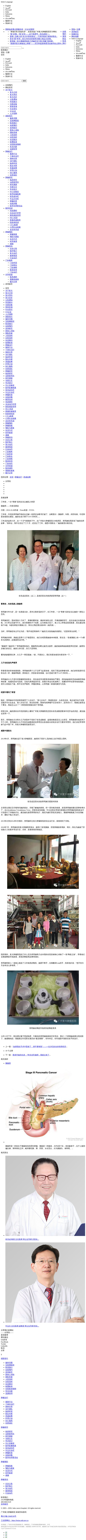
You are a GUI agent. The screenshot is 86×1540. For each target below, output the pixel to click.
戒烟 (11, 244)
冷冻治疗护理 (15, 213)
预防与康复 (14, 237)
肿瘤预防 (9, 232)
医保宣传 (13, 270)
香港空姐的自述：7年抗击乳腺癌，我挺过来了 (31, 1055)
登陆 (73, 29)
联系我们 (4, 50)
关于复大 (9, 90)
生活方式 (13, 239)
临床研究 (13, 180)
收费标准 (13, 142)
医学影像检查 (15, 194)
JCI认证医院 (29, 29)
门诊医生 (13, 265)
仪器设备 (13, 104)
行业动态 (13, 258)
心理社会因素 (15, 227)
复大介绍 (13, 92)
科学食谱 (13, 241)
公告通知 (13, 99)
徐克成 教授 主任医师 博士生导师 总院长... (22, 1239)
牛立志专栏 (14, 199)
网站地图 (75, 36)
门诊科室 (13, 263)
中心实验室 (14, 192)
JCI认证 (13, 111)
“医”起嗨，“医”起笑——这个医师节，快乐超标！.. (30, 34)
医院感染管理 (15, 215)
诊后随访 (13, 140)
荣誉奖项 (13, 106)
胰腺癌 (8, 1063)
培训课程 (13, 211)
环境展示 (13, 102)
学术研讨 (13, 189)
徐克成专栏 (14, 196)
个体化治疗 (14, 156)
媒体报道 (13, 256)
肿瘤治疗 (9, 151)
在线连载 (13, 203)
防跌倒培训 (14, 222)
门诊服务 (9, 260)
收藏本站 (75, 34)
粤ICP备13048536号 (8, 1516)
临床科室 (13, 163)
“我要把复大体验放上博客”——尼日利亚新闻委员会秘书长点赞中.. (36, 43)
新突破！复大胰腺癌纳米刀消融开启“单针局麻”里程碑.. (32, 41)
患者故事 (13, 168)
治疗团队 (13, 161)
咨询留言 (75, 32)
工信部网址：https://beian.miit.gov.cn (14, 1520)
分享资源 (9, 274)
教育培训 (9, 208)
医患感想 (13, 277)
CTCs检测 (14, 225)
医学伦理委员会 (16, 206)
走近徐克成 (14, 230)
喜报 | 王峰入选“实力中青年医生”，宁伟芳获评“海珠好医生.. (33, 36)
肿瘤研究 (9, 177)
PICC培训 (13, 218)
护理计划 (13, 170)
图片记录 (13, 282)
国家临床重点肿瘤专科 (14, 29)
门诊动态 (13, 272)
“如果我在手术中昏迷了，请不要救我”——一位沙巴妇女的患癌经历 (39, 1047)
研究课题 (13, 185)
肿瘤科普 (13, 201)
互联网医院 (14, 121)
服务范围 (13, 118)
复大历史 (13, 97)
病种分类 (13, 158)
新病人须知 (14, 130)
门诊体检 (13, 267)
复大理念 (13, 95)
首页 (7, 288)
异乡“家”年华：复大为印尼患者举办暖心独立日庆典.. (31, 39)
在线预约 (9, 85)
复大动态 (13, 253)
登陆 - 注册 (5, 52)
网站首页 (9, 87)
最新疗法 (13, 154)
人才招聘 (13, 113)
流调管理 (13, 149)
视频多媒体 (14, 279)
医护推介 (13, 251)
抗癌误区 (13, 175)
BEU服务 (13, 173)
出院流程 (13, 137)
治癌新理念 (14, 182)
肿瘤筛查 (13, 234)
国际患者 (13, 132)
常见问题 (13, 147)
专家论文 (13, 187)
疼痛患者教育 (15, 220)
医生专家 (13, 166)
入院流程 (13, 135)
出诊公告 (13, 248)
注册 (78, 29)
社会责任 (13, 109)
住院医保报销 (15, 144)
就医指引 (9, 116)
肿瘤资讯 (9, 246)
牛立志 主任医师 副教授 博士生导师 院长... (22, 1326)
